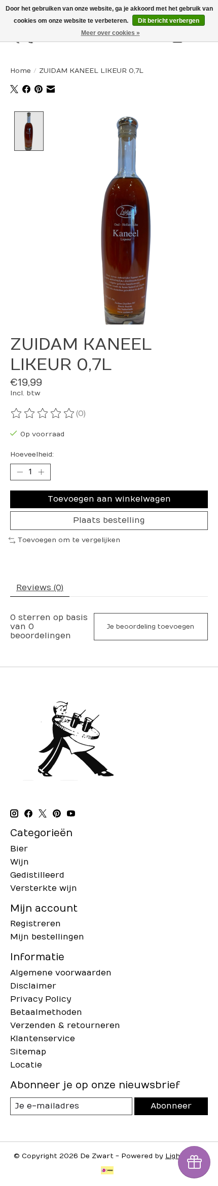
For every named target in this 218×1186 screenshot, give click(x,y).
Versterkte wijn (43, 888)
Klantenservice (42, 1038)
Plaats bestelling (109, 520)
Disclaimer (33, 986)
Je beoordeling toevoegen (150, 626)
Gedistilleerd (37, 875)
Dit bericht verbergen (168, 20)
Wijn (19, 862)
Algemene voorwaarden (61, 972)
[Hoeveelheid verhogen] (41, 472)
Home (20, 71)
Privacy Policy (40, 999)
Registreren (35, 923)
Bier (19, 848)
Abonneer (171, 1106)
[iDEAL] (107, 1171)
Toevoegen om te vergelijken (69, 540)
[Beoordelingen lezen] (43, 413)
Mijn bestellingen (47, 937)
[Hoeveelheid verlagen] (19, 472)
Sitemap (28, 1051)
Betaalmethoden (46, 1012)
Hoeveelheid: (32, 455)
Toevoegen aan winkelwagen (109, 499)
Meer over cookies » (110, 32)
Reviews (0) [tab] (39, 587)
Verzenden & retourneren (65, 1025)
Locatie (26, 1065)
